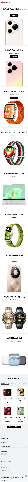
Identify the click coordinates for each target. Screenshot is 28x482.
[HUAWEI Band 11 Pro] (14, 230)
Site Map (3, 464)
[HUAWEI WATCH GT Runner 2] (14, 148)
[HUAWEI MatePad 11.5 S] (14, 189)
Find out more (4, 480)
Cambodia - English (7, 461)
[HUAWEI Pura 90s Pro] (14, 66)
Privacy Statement (5, 470)
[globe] (1, 461)
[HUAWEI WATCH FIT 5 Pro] (14, 107)
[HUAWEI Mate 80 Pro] (14, 271)
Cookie (2, 473)
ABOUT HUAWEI (5, 446)
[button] (22, 2)
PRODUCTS (4, 439)
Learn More (14, 15)
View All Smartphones (14, 427)
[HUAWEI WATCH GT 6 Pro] (14, 313)
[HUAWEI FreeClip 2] (14, 354)
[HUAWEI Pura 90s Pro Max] (14, 25)
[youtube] (5, 454)
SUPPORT (4, 442)
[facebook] (2, 454)
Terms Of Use (4, 467)
